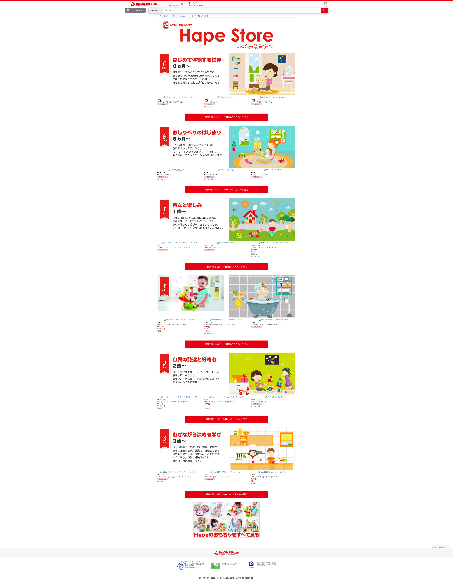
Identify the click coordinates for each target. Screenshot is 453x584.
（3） (165, 179)
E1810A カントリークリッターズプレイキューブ (173, 247)
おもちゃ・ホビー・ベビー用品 (174, 16)
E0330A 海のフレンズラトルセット (263, 102)
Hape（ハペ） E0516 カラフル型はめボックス (220, 402)
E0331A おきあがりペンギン (166, 175)
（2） (212, 333)
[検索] (324, 10)
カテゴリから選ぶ (137, 10)
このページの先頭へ (440, 547)
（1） (212, 106)
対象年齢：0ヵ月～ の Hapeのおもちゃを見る (226, 117)
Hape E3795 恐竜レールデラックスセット (218, 477)
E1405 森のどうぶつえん (212, 247)
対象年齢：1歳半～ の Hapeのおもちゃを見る (226, 344)
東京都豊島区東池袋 (196, 4)
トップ (159, 16)
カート (325, 6)
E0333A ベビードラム (211, 175)
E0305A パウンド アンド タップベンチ (264, 247)
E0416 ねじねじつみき (259, 402)
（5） (259, 256)
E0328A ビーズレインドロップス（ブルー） (172, 102)
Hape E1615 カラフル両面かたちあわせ (264, 324)
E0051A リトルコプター (259, 175)
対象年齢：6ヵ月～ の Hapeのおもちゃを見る (226, 189)
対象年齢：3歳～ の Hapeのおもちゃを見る (226, 494)
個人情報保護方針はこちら (192, 567)
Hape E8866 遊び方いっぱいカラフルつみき (219, 324)
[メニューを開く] (126, 4)
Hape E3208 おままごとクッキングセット (265, 477)
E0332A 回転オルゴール (212, 102)
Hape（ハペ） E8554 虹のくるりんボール (171, 324)
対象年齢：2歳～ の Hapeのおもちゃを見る (226, 419)
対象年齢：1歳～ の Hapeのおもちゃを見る (226, 267)
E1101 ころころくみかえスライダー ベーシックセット (175, 477)
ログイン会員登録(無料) (174, 4)
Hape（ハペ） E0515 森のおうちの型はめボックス (174, 402)
